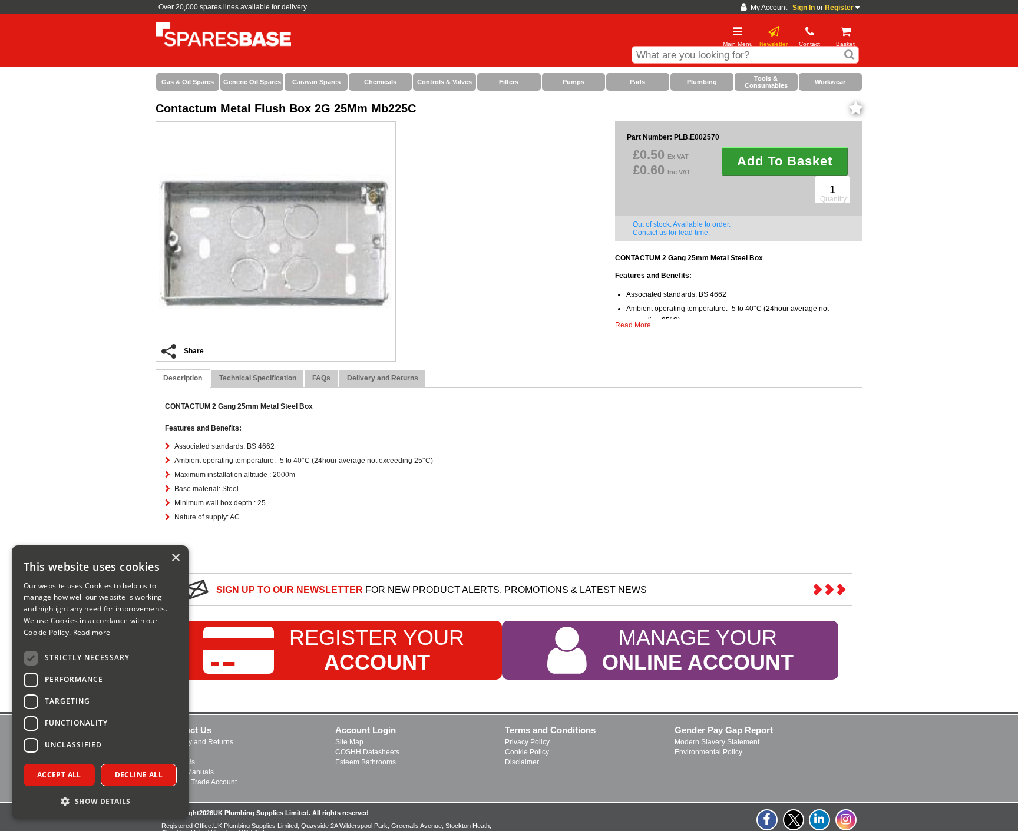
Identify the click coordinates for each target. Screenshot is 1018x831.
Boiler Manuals (190, 772)
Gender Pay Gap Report (724, 730)
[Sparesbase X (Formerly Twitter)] (794, 826)
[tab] (183, 378)
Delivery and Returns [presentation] (382, 378)
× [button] (175, 558)
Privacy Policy (527, 742)
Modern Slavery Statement (717, 742)
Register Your (376, 650)
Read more (92, 632)
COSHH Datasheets (367, 752)
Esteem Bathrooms (365, 762)
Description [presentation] (182, 378)
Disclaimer (522, 762)
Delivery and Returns (199, 742)
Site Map (349, 742)
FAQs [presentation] (321, 378)
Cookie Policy (527, 752)
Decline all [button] (139, 775)
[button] (100, 800)
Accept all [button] (59, 775)
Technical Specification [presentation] (257, 378)
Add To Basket (784, 161)
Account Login (365, 730)
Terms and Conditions (550, 730)
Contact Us (188, 730)
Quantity (833, 199)
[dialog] (100, 682)
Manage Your (698, 650)
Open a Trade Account (201, 782)
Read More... (635, 325)
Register (839, 8)
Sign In (803, 8)
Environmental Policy (708, 752)
